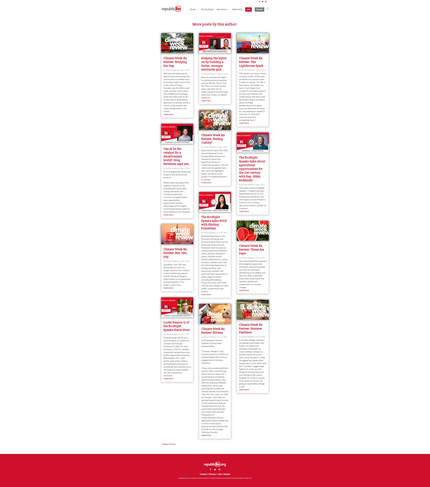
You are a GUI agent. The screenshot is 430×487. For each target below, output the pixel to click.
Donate (259, 9)
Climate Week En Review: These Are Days (251, 249)
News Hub (237, 10)
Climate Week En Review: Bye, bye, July (175, 253)
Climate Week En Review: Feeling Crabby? (213, 139)
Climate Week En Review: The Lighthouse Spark (251, 62)
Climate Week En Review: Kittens (213, 331)
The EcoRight (207, 10)
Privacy (212, 474)
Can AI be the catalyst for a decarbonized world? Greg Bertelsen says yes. (176, 156)
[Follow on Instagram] (219, 469)
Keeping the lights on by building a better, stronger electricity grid (214, 63)
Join (248, 9)
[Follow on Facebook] (210, 469)
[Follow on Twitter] (215, 469)
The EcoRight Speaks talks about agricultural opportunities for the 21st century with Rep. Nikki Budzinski (252, 169)
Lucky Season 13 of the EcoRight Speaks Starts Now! (176, 326)
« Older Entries (168, 444)
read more (168, 114)
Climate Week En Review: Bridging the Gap (175, 62)
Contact (203, 474)
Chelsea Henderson (172, 70)
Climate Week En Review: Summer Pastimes (251, 328)
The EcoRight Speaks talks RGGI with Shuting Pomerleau (214, 222)
